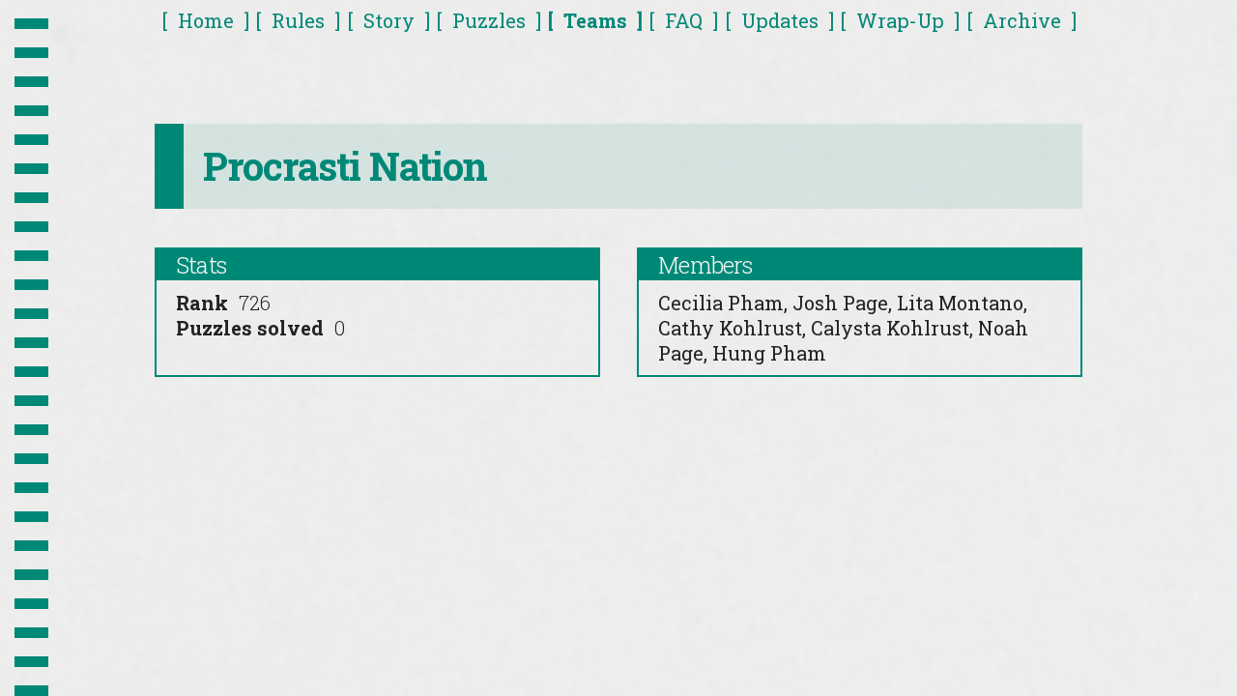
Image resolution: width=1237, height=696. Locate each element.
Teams (595, 20)
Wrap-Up (900, 20)
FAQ (684, 20)
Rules (298, 20)
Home (206, 20)
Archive (1022, 20)
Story (389, 20)
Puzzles (489, 20)
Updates (780, 20)
